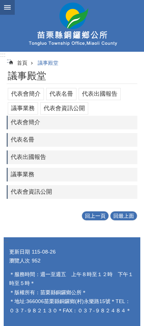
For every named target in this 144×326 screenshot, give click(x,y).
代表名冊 (61, 94)
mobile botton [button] (7, 7)
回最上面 (123, 216)
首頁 (22, 63)
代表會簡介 (26, 94)
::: (3, 55)
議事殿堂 (48, 63)
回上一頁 (95, 216)
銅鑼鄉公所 (72, 26)
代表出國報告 (99, 94)
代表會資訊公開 (64, 108)
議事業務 (23, 108)
